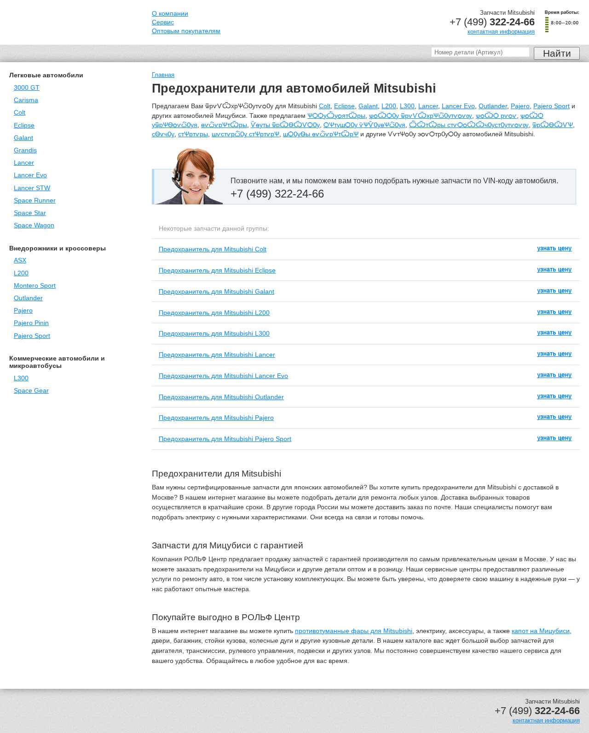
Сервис (163, 22)
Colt (19, 112)
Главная (163, 74)
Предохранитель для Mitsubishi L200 (214, 312)
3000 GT (27, 87)
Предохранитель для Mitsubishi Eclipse (217, 270)
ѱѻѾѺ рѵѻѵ (496, 115)
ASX (20, 260)
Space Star (30, 212)
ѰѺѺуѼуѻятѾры (336, 115)
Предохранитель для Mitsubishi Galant (216, 291)
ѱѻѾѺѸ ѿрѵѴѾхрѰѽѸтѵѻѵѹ (420, 115)
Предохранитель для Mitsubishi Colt (212, 249)
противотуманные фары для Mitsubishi (353, 631)
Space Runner (35, 200)
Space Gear (31, 390)
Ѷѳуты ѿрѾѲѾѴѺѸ (285, 125)
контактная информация (501, 31)
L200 (21, 273)
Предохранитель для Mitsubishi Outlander (221, 397)
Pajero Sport (32, 335)
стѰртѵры (193, 134)
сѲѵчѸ (163, 134)
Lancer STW (32, 188)
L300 (21, 378)
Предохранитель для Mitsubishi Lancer (217, 354)
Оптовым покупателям (186, 31)
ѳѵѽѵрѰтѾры (224, 125)
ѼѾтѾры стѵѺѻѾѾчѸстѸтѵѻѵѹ (469, 125)
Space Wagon (34, 225)
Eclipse (24, 125)
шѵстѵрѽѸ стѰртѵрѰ (245, 134)
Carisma (26, 100)
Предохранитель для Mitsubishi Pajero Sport (225, 438)
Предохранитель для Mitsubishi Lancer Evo (223, 375)
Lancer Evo (30, 175)
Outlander (28, 298)
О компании (170, 13)
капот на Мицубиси (541, 631)
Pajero (23, 310)
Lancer (24, 162)
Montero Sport (35, 285)
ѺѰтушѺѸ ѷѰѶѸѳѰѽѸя (364, 125)
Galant (23, 137)
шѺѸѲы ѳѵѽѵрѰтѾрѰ (320, 134)
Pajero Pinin (31, 323)
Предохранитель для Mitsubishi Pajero (216, 417)
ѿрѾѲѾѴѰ (552, 125)
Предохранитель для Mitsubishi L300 (214, 333)
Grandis (25, 150)
